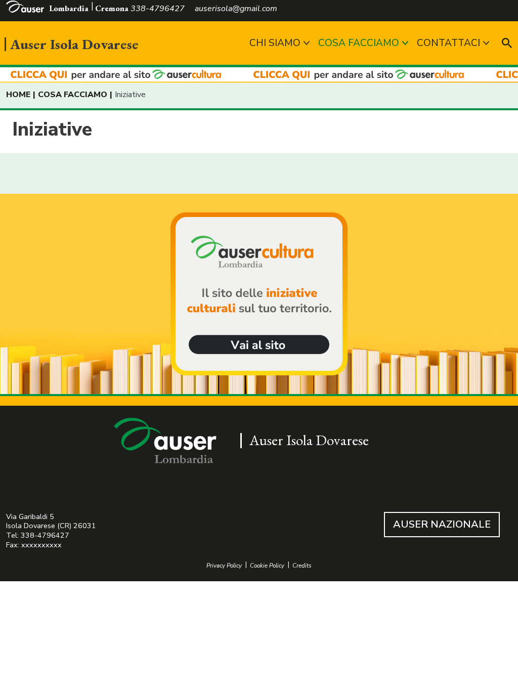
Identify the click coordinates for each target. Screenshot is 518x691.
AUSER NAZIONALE (442, 524)
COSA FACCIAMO (358, 43)
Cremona (111, 8)
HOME (18, 94)
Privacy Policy (224, 566)
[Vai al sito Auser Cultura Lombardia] (259, 75)
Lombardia (69, 8)
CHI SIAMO (274, 43)
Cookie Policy (267, 566)
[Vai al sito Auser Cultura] (259, 295)
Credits (302, 566)
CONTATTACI (448, 43)
